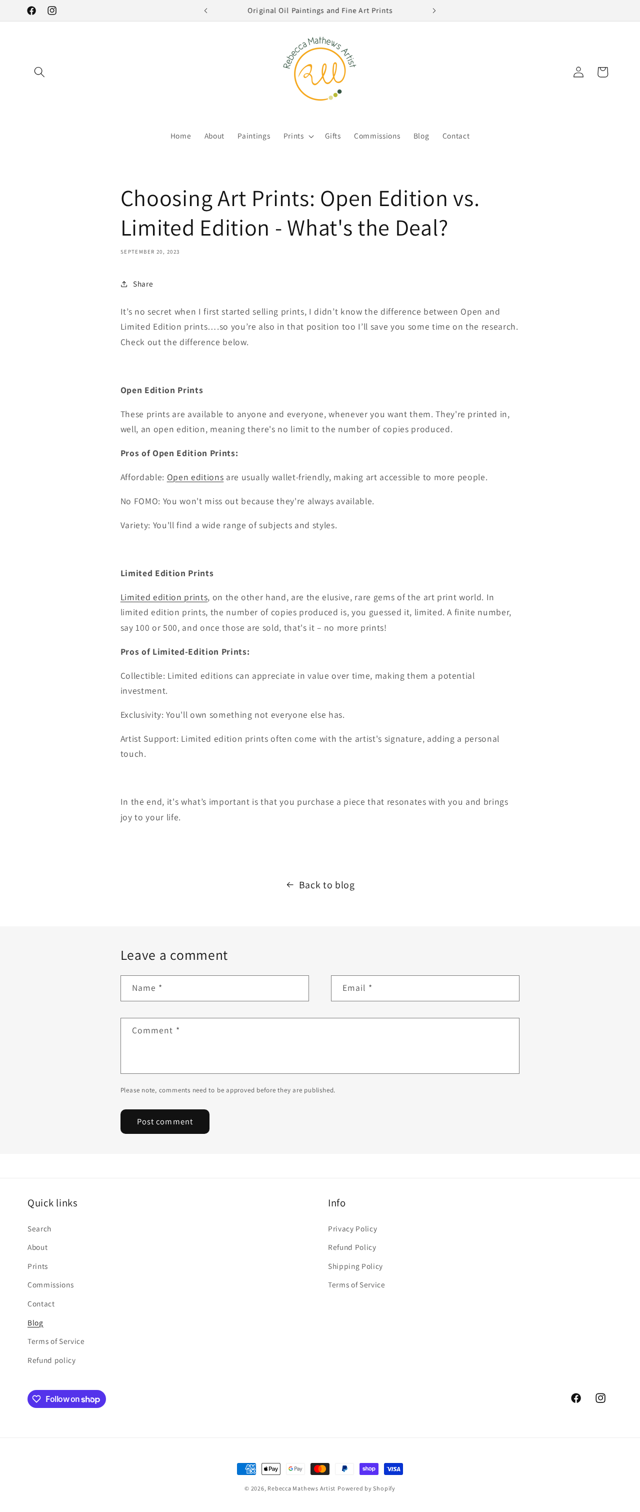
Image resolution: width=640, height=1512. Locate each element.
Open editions (195, 477)
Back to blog (327, 884)
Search (40, 1228)
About (38, 1247)
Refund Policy (352, 1247)
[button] (40, 72)
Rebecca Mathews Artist (302, 1488)
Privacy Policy (352, 1228)
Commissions (51, 1284)
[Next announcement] (435, 10)
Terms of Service (56, 1341)
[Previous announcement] (206, 10)
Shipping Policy (355, 1266)
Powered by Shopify (367, 1488)
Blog (36, 1322)
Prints (38, 1266)
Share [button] (143, 284)
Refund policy (52, 1360)
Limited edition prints (164, 597)
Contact (41, 1303)
